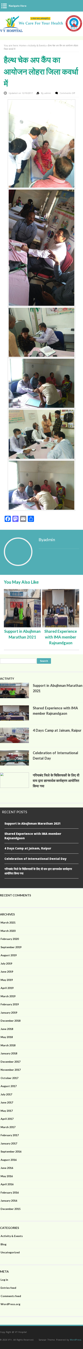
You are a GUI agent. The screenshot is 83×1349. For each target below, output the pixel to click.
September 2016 (11, 1151)
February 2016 (10, 1192)
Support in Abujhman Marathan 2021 (32, 823)
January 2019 (9, 1012)
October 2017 (9, 1078)
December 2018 (10, 1020)
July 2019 (6, 963)
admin (48, 93)
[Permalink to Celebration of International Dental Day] (14, 764)
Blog (3, 1244)
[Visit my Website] (59, 548)
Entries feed (8, 1287)
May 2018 (7, 1037)
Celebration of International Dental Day (35, 859)
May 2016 (7, 1176)
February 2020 (10, 938)
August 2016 (9, 1159)
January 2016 (9, 1200)
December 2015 (10, 1208)
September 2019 (11, 947)
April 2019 (7, 988)
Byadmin (47, 539)
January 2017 (9, 1143)
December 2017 (10, 1061)
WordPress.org (10, 1304)
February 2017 (10, 1135)
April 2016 (7, 1184)
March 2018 (8, 1045)
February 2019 (10, 1004)
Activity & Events (37, 45)
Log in (4, 1279)
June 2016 (7, 1167)
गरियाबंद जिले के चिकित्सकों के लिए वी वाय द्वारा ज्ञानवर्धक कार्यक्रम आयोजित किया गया (56, 780)
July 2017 (6, 1094)
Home (22, 45)
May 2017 (7, 1110)
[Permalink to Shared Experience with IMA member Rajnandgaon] (14, 719)
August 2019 (9, 955)
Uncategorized (10, 1252)
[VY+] (41, 30)
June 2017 (7, 1102)
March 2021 (8, 922)
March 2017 (8, 1127)
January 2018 (9, 1053)
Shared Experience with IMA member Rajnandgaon (60, 637)
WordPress (75, 1339)
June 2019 (7, 971)
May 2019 (7, 979)
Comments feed (11, 1296)
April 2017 (7, 1118)
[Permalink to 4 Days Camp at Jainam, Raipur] (14, 742)
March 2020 (8, 930)
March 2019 (8, 996)
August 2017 (9, 1086)
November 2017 (11, 1069)
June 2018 (7, 1029)
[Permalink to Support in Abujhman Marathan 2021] (14, 697)
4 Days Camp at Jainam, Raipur (57, 730)
